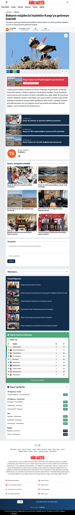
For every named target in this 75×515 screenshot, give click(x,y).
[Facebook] (35, 445)
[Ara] (67, 2)
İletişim (31, 451)
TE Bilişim (21, 152)
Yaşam (35, 7)
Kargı (14, 7)
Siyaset (28, 7)
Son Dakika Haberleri (14, 493)
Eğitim (42, 7)
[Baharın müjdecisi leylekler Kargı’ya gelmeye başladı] (37, 50)
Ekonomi (44, 449)
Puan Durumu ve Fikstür (15, 489)
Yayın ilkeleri (53, 451)
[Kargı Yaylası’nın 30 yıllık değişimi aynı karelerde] (22, 199)
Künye (36, 451)
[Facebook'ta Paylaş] (7, 71)
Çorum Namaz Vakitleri (15, 485)
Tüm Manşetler (44, 489)
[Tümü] (67, 272)
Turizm (63, 449)
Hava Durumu (45, 480)
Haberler (9, 12)
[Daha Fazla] (18, 71)
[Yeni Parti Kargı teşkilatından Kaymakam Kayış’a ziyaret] (53, 222)
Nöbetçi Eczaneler (13, 480)
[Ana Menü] (7, 2)
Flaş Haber (5, 7)
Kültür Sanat (56, 449)
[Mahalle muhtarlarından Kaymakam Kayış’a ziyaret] (22, 222)
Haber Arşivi (44, 493)
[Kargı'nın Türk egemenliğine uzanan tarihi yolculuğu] (53, 175)
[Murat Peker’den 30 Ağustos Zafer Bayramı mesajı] (53, 199)
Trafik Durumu (44, 485)
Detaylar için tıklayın (37, 380)
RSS (21, 501)
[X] (39, 445)
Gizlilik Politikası (23, 451)
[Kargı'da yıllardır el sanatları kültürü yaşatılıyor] (22, 175)
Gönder (11, 261)
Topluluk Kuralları (43, 451)
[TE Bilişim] (11, 153)
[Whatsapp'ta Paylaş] (14, 71)
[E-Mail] (19, 156)
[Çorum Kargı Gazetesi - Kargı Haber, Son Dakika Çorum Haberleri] (36, 2)
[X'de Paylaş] (11, 71)
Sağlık (49, 449)
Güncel (20, 7)
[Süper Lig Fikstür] (67, 387)
